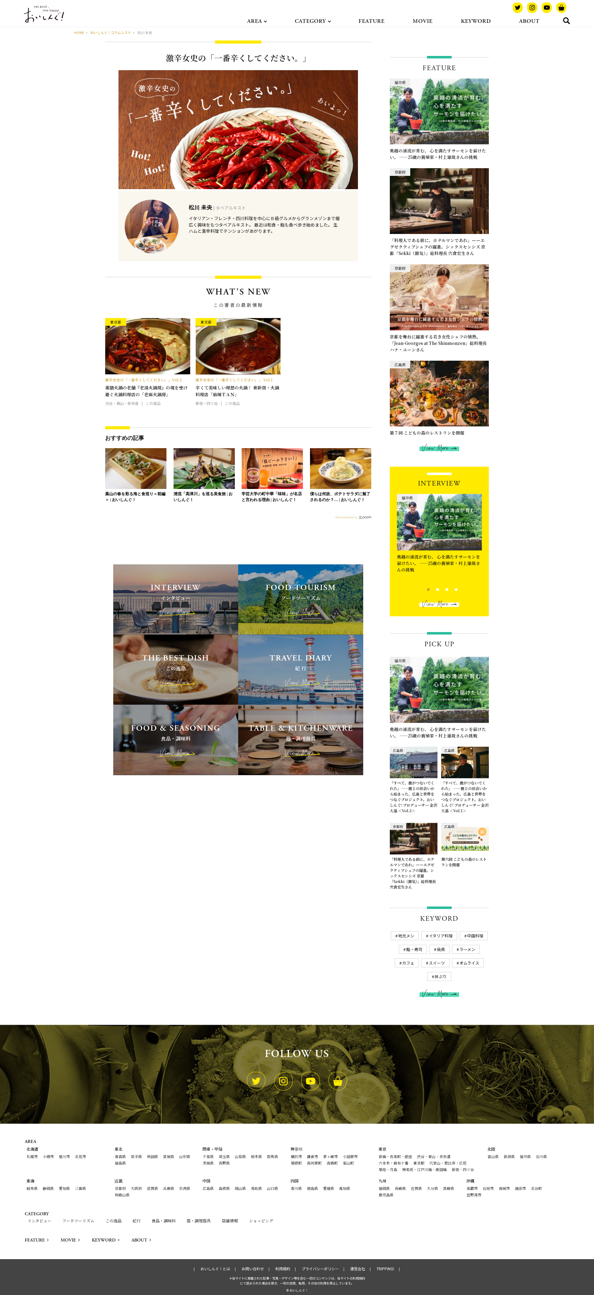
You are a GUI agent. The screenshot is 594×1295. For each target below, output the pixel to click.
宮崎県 (448, 1188)
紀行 (136, 1221)
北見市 (80, 1156)
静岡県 (48, 1188)
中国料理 (475, 936)
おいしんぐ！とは (215, 1269)
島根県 (224, 1188)
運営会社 (357, 1269)
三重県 (80, 1188)
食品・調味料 (164, 1221)
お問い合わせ (253, 1269)
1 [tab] (423, 589)
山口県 (272, 1188)
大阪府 (136, 1188)
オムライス (469, 963)
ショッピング (261, 1221)
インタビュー (39, 1221)
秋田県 (152, 1156)
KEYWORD (476, 21)
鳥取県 (256, 1188)
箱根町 (296, 1163)
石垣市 (488, 1188)
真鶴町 (332, 1163)
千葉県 (208, 1156)
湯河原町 (314, 1163)
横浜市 (296, 1156)
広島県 (208, 1188)
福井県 (525, 1156)
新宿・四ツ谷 (463, 1169)
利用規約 (282, 1269)
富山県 (493, 1156)
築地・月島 (388, 1169)
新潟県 (509, 1156)
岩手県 (136, 1156)
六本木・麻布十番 (393, 1163)
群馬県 (272, 1156)
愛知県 (64, 1188)
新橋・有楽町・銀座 (395, 1156)
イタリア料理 (441, 936)
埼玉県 (224, 1156)
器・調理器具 (199, 1221)
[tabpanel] (439, 535)
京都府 (120, 1188)
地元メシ (406, 936)
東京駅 (418, 1163)
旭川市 (64, 1156)
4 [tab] (451, 589)
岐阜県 (32, 1188)
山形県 (184, 1156)
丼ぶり (441, 976)
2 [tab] (432, 589)
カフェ (408, 963)
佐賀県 (416, 1188)
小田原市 (350, 1156)
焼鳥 (441, 949)
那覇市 (472, 1188)
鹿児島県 (386, 1194)
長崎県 (400, 1188)
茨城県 (208, 1163)
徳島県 (312, 1188)
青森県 (120, 1156)
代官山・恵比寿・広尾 (448, 1163)
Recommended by (346, 517)
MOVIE (423, 21)
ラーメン (467, 949)
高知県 (344, 1188)
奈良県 (184, 1188)
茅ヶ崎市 (330, 1156)
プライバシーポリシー (320, 1269)
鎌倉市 (312, 1156)
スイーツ (437, 963)
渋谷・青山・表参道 (433, 1156)
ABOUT (529, 21)
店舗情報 (230, 1221)
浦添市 (520, 1188)
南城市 (504, 1188)
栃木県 (256, 1156)
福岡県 (384, 1188)
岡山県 (240, 1188)
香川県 (296, 1188)
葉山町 (348, 1163)
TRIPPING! (385, 1269)
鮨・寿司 (414, 949)
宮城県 (168, 1156)
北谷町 (536, 1188)
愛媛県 (328, 1188)
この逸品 (113, 1221)
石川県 (541, 1156)
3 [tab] (442, 589)
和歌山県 (122, 1194)
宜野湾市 (474, 1194)
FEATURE (372, 21)
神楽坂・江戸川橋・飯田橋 (424, 1169)
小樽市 (48, 1156)
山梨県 (240, 1156)
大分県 (432, 1188)
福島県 (120, 1163)
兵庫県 (168, 1188)
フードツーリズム (78, 1221)
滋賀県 (152, 1188)
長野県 (224, 1163)
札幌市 (32, 1156)
